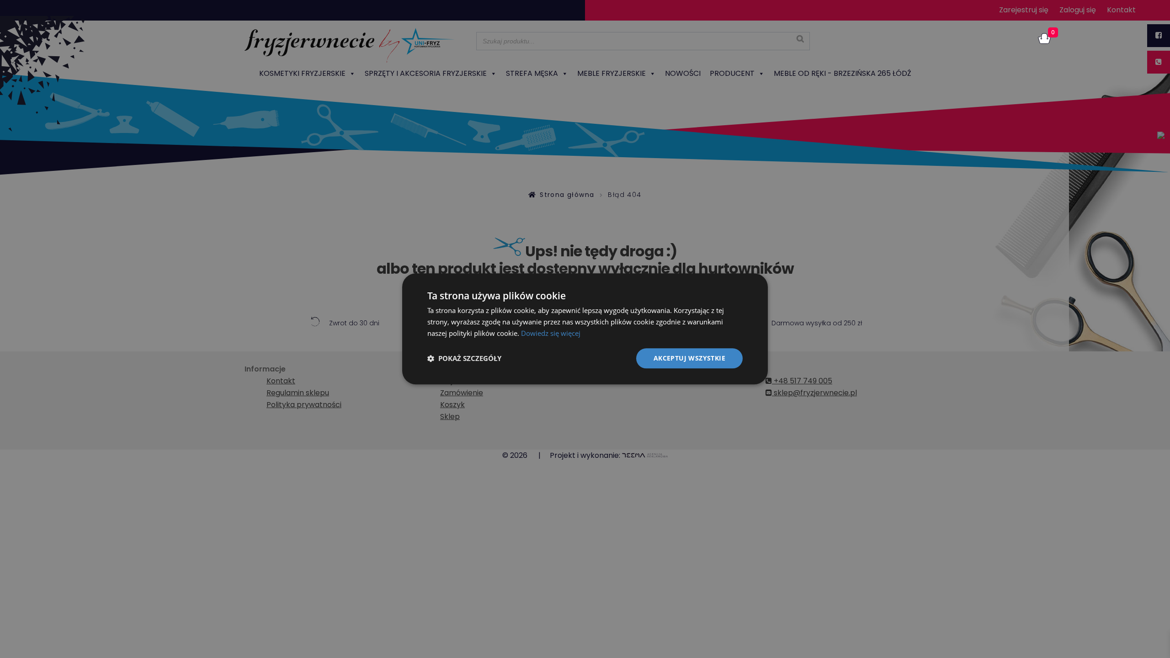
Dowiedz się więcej (550, 333)
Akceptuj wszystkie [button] (689, 358)
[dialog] (585, 328)
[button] (464, 358)
